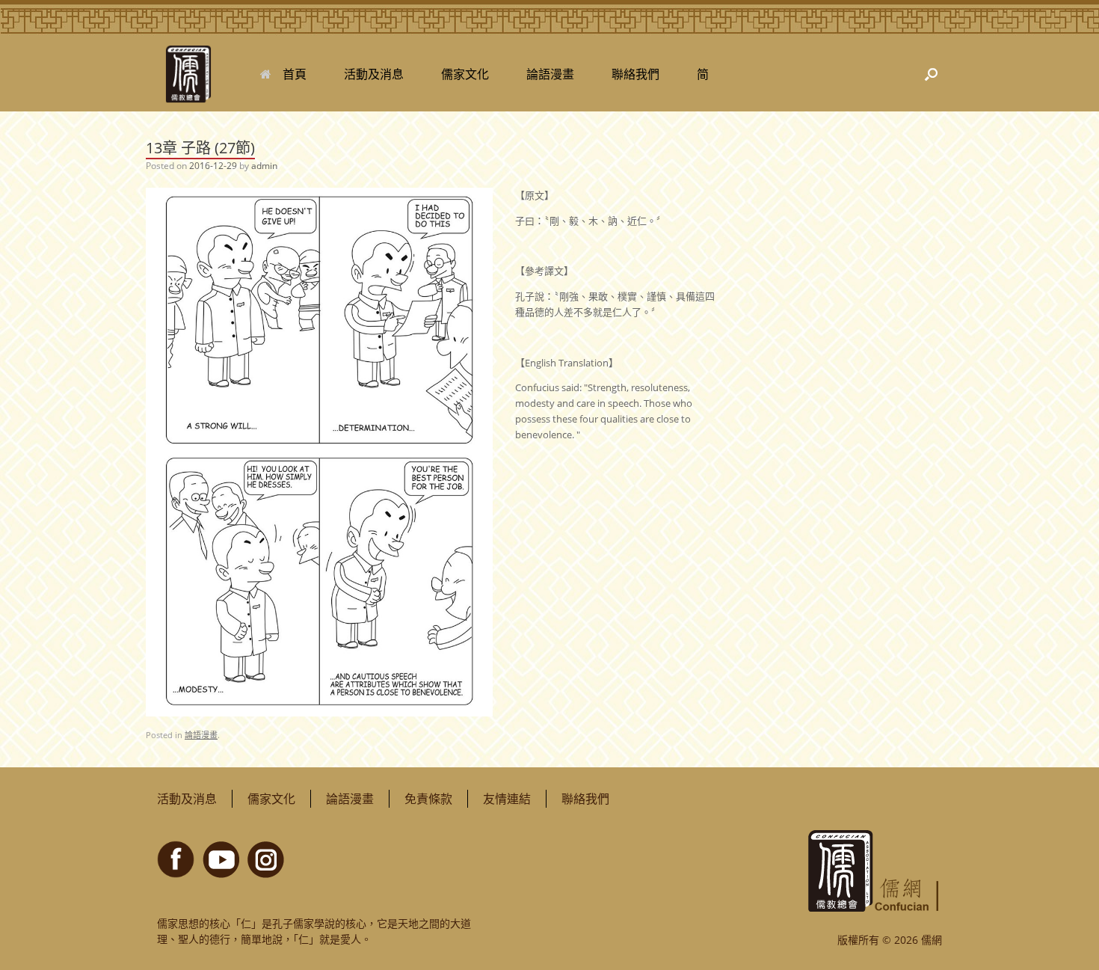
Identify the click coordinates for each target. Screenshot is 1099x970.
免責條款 (428, 799)
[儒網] (188, 74)
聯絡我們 (635, 74)
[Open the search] (931, 74)
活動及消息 (374, 74)
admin (264, 165)
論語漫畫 (550, 74)
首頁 (295, 74)
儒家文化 (465, 74)
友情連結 (507, 799)
